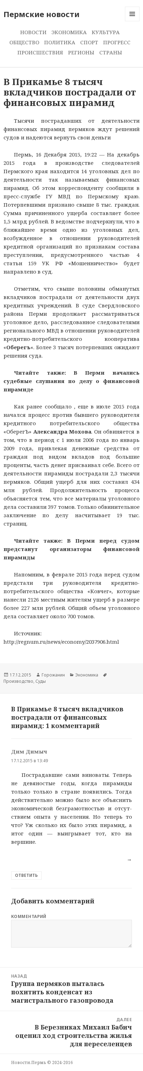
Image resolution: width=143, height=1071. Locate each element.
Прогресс (117, 42)
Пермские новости (41, 14)
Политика (59, 42)
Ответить (26, 875)
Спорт (89, 42)
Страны (110, 52)
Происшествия (40, 52)
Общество (24, 42)
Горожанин (53, 675)
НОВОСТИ (33, 32)
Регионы (81, 52)
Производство (18, 681)
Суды (40, 681)
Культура (106, 32)
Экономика (69, 32)
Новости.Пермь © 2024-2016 (42, 1062)
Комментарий (29, 916)
